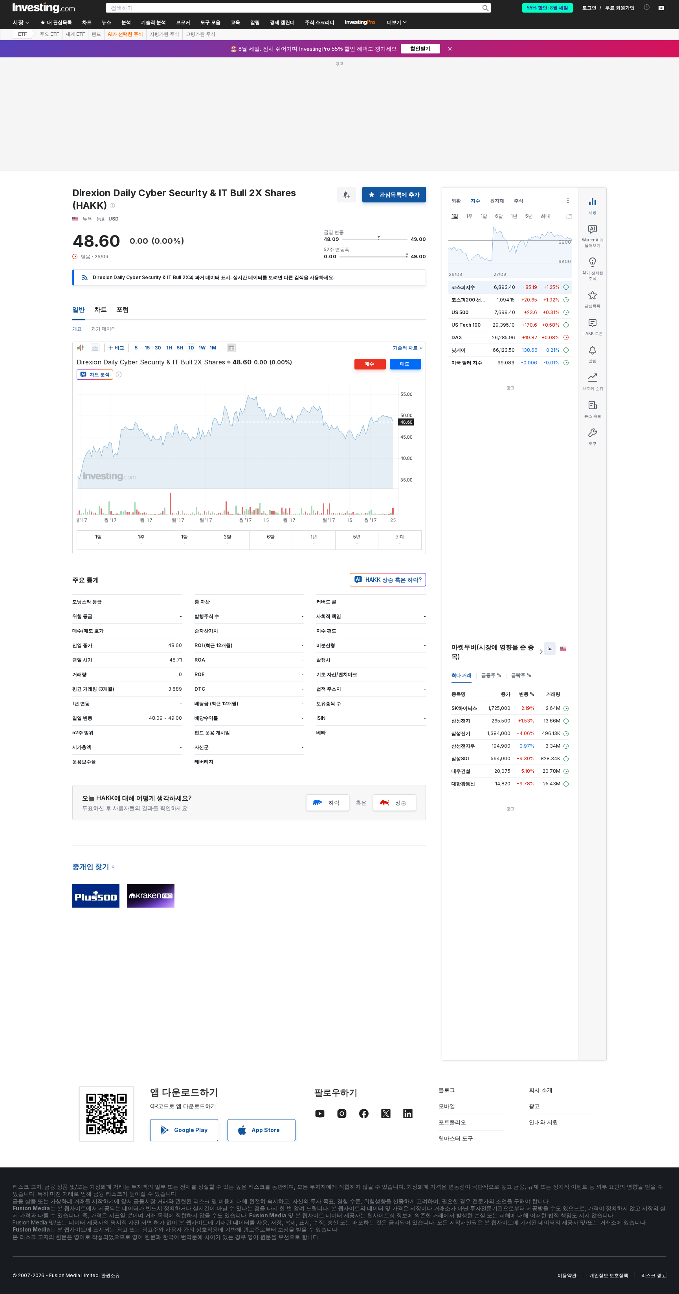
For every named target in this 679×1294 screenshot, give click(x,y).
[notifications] (646, 7)
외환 (456, 201)
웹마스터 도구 (456, 1138)
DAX (456, 337)
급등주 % (491, 675)
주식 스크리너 (319, 22)
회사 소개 (540, 1089)
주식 (518, 201)
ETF (22, 34)
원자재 (497, 201)
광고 (534, 1106)
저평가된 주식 (164, 34)
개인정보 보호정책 (608, 1275)
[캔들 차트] (80, 348)
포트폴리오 (452, 1122)
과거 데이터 (103, 329)
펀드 (96, 34)
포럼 (122, 309)
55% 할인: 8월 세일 (547, 8)
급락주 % (521, 675)
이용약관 (567, 1275)
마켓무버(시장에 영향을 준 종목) (492, 651)
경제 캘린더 (282, 22)
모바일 (447, 1106)
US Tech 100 (466, 325)
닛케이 (458, 350)
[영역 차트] (95, 348)
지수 (475, 201)
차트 (100, 309)
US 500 (459, 312)
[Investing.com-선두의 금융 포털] (44, 7)
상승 (400, 802)
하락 (334, 802)
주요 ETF (49, 34)
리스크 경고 (653, 1275)
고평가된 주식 (200, 34)
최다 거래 (461, 675)
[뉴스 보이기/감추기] (231, 348)
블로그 (447, 1089)
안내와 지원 (543, 1122)
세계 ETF (75, 34)
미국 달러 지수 (466, 363)
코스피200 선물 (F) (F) (476, 300)
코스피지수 (463, 287)
